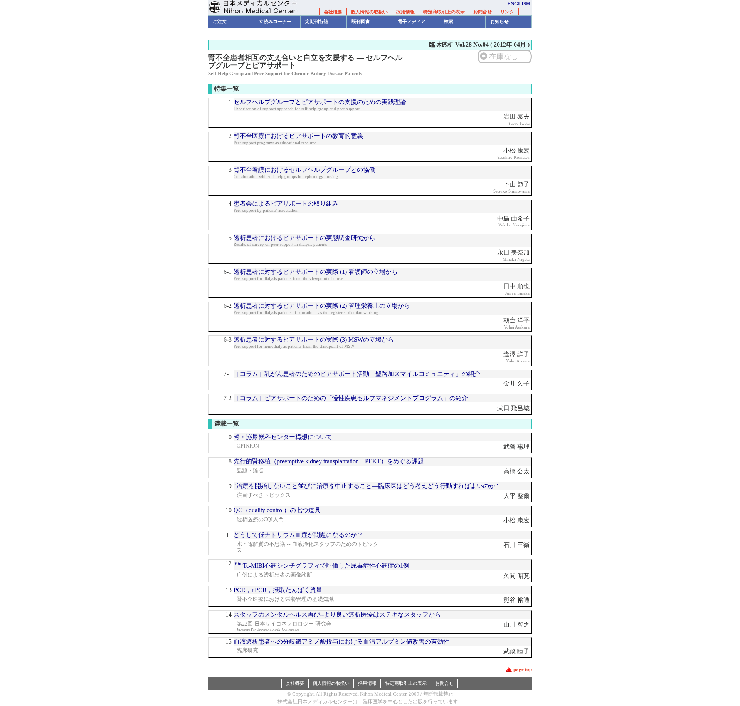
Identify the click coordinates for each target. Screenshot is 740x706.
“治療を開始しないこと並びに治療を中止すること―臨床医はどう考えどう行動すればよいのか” (366, 486)
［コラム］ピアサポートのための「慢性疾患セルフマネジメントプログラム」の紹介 (351, 398)
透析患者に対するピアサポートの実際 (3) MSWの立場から (314, 339)
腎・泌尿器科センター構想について (283, 437)
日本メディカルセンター (258, 7)
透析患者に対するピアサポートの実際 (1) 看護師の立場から (316, 271)
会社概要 (333, 12)
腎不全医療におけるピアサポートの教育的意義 (298, 135)
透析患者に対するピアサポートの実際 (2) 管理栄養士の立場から (322, 305)
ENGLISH (518, 4)
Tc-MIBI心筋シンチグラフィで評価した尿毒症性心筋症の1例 (321, 565)
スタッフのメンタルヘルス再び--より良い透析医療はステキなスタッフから (337, 614)
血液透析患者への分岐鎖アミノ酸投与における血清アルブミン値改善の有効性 (341, 641)
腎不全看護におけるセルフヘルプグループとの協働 (304, 169)
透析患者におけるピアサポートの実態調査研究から (304, 238)
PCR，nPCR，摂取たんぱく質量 (278, 590)
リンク (507, 12)
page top (522, 669)
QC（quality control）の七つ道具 (277, 510)
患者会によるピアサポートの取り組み (286, 203)
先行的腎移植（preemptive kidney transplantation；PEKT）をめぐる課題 (329, 461)
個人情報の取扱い (369, 12)
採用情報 (405, 12)
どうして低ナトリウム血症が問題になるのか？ (298, 535)
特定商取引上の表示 (444, 12)
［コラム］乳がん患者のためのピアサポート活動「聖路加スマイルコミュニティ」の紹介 (357, 374)
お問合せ (482, 12)
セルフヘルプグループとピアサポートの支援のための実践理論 (320, 102)
